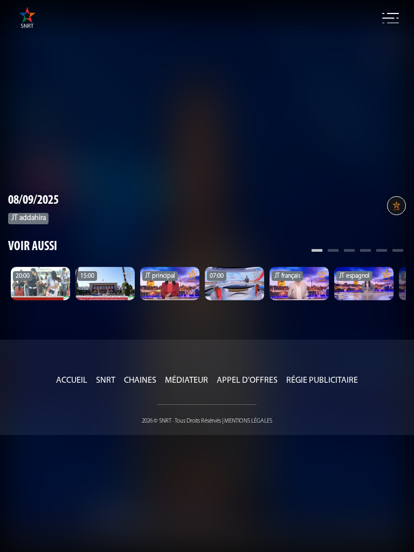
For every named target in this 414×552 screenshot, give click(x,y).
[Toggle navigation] (390, 18)
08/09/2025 (33, 200)
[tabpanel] (40, 283)
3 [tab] (349, 251)
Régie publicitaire (322, 380)
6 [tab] (398, 251)
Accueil (71, 380)
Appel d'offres (247, 380)
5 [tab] (382, 251)
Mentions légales (248, 421)
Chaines (140, 380)
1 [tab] (317, 251)
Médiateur (186, 380)
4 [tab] (365, 251)
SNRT (105, 380)
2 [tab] (333, 251)
